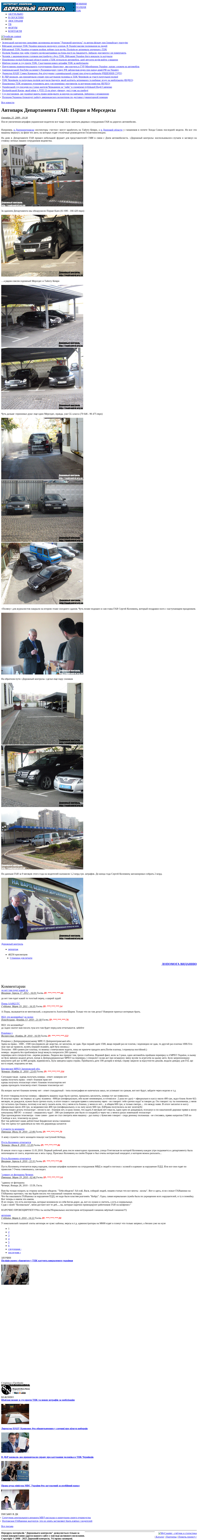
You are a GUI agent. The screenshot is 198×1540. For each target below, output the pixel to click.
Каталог (159, 1536)
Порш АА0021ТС (10, 1003)
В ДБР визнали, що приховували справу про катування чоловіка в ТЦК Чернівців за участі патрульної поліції (60, 76)
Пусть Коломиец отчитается (16, 1142)
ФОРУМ (12, 27)
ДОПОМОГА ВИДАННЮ (179, 964)
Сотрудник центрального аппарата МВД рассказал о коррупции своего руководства (46, 1517)
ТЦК (78, 10)
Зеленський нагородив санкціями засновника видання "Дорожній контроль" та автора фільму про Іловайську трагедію (65, 42)
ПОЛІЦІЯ (81, 7)
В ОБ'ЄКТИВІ (16, 17)
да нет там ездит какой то (14, 990)
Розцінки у (7, 1033)
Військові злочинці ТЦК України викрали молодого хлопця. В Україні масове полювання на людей (54, 46)
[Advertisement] (160, 7)
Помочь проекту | (187, 1536)
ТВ (9, 24)
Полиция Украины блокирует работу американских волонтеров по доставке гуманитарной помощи (55, 97)
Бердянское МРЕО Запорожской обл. (20, 1068)
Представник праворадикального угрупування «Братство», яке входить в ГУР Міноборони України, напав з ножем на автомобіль (70, 66)
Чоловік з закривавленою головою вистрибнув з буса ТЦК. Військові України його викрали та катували (57, 56)
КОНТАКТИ (15, 31)
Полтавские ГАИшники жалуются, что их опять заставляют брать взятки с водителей (47, 1521)
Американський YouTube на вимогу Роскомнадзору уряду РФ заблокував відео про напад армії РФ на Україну (60, 70)
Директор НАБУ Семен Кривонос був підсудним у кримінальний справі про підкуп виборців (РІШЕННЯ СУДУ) (62, 73)
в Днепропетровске (24, 130)
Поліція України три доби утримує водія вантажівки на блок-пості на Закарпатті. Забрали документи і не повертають (64, 53)
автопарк (6, 1215)
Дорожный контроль (12, 944)
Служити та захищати (12, 1129)
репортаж (13, 949)
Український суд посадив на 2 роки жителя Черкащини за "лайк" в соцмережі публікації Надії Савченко (57, 87)
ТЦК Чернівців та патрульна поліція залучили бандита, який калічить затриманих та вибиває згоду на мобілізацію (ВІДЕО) (67, 80)
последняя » (14, 1252)
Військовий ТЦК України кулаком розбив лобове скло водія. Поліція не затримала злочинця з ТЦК (54, 49)
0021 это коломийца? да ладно (17, 1017)
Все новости (7, 102)
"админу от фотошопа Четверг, (17, 1174)
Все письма (7, 1526)
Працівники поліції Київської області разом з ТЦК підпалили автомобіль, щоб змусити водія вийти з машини (60, 59)
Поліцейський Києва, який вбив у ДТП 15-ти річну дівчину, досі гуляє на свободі (45, 90)
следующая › (14, 1249)
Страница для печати (21, 958)
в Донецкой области (112, 130)
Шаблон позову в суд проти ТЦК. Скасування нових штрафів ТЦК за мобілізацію (45, 63)
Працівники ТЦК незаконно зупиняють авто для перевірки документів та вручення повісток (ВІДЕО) (56, 83)
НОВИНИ (81, 3)
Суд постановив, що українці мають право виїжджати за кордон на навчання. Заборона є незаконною (55, 93)
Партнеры (171, 1536)
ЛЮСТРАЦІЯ (15, 21)
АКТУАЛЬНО (15, 14)
